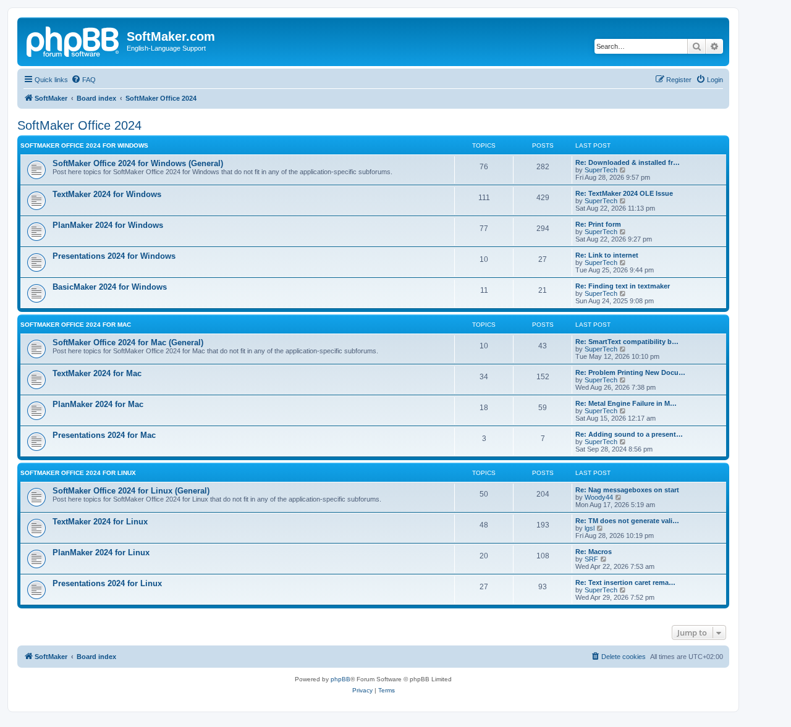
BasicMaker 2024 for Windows (110, 287)
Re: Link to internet (606, 255)
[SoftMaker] (73, 40)
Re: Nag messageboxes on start (627, 490)
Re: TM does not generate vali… (627, 520)
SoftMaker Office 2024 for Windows (84, 145)
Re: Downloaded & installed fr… (627, 162)
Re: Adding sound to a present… (629, 434)
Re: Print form (598, 224)
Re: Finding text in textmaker (622, 286)
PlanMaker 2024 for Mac (98, 404)
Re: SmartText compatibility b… (627, 341)
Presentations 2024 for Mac (104, 435)
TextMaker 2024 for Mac (97, 373)
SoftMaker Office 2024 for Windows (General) (138, 163)
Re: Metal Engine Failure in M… (626, 403)
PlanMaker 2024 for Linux (101, 552)
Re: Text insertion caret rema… (625, 582)
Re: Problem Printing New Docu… (630, 372)
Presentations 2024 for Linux (107, 583)
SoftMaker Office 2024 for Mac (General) (128, 342)
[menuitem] (83, 79)
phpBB (340, 679)
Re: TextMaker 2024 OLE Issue (624, 193)
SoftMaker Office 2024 (79, 125)
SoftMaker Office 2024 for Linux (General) (131, 490)
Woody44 (599, 497)
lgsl (589, 528)
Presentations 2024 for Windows (114, 256)
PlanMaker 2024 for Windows (108, 225)
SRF (591, 559)
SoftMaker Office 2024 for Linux (78, 472)
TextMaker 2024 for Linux (100, 521)
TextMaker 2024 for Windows (107, 194)
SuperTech (601, 170)
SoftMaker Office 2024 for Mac (75, 324)
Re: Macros (593, 551)
